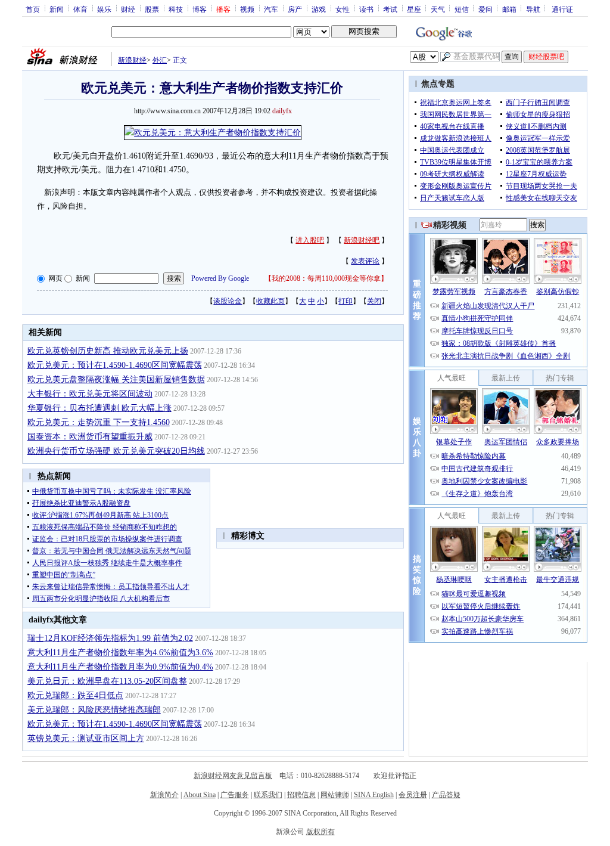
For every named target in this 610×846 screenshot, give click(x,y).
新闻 (56, 9)
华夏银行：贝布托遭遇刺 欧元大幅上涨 (99, 408)
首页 (33, 9)
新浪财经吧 (361, 240)
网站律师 (334, 795)
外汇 (159, 60)
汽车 (271, 9)
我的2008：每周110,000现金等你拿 (326, 278)
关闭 (374, 301)
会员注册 (413, 795)
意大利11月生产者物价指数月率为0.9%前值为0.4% (120, 666)
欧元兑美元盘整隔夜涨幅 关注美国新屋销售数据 (116, 379)
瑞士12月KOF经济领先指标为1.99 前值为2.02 (110, 638)
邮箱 (509, 9)
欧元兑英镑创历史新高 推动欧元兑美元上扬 (107, 350)
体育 (80, 9)
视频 (247, 9)
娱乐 (104, 9)
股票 (152, 9)
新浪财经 (132, 60)
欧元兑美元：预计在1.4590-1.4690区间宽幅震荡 (114, 365)
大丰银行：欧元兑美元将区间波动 (89, 393)
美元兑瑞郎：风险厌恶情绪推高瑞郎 (94, 709)
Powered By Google (220, 278)
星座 (414, 9)
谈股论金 (227, 301)
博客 (199, 9)
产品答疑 (446, 795)
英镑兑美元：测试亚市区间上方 (85, 738)
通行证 (562, 9)
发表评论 (365, 261)
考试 (390, 9)
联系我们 (268, 795)
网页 (55, 278)
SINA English (374, 795)
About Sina (199, 795)
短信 (462, 9)
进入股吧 (309, 240)
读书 (366, 9)
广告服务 (234, 795)
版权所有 (320, 832)
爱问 (485, 9)
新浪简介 (164, 795)
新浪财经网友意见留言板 (233, 775)
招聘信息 (301, 795)
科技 (176, 9)
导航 (533, 9)
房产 (295, 9)
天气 (438, 9)
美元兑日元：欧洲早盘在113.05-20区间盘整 (107, 681)
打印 (345, 301)
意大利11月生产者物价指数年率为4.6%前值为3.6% (120, 652)
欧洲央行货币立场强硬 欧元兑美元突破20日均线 (116, 451)
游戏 (319, 9)
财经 (128, 9)
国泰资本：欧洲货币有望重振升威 (89, 436)
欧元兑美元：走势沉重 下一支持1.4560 (98, 422)
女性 (342, 9)
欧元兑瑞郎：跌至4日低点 (75, 695)
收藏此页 (270, 301)
